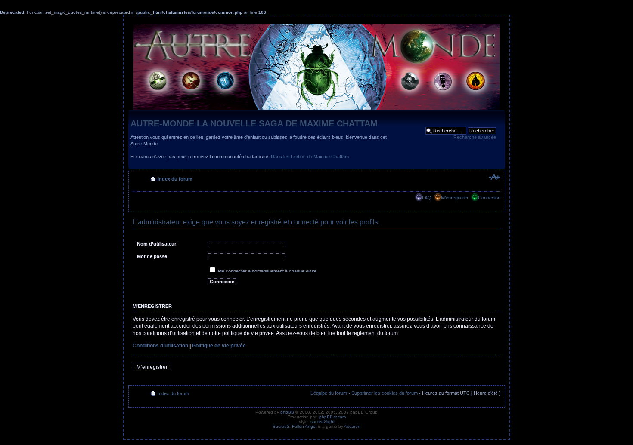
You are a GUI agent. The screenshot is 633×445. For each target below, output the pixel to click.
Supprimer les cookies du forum (384, 393)
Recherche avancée (474, 137)
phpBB (287, 412)
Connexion (489, 197)
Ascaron (352, 426)
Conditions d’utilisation (160, 346)
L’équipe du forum (328, 393)
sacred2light (322, 421)
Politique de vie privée (219, 346)
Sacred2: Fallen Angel (294, 426)
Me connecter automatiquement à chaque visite (266, 271)
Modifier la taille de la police (494, 177)
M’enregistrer (455, 197)
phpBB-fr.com (332, 416)
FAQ (426, 197)
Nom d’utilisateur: (157, 243)
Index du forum (175, 178)
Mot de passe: (153, 256)
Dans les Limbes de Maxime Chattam (310, 156)
